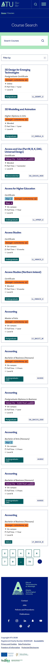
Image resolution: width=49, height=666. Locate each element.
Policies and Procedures (24, 609)
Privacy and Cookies (9, 644)
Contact (24, 600)
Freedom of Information (10, 647)
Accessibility (39, 641)
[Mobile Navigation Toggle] (43, 4)
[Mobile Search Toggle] (35, 4)
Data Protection (24, 644)
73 (30, 561)
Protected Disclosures (30, 647)
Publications (24, 614)
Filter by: (7, 57)
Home (3, 13)
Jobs (24, 605)
